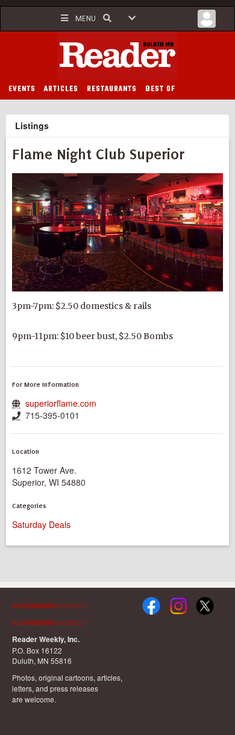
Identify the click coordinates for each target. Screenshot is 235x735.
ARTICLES (61, 89)
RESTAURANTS (112, 89)
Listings (32, 125)
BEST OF (160, 89)
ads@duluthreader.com (50, 622)
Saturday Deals (41, 524)
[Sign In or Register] (207, 22)
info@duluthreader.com (50, 605)
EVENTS (22, 89)
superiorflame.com (60, 403)
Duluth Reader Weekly (117, 55)
